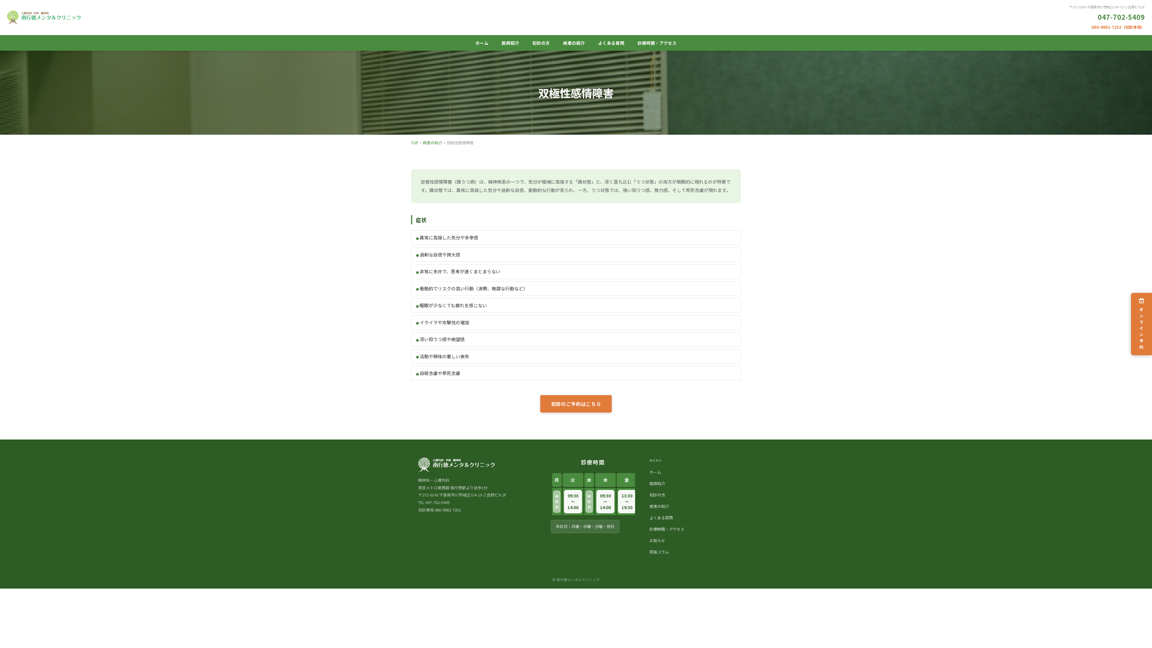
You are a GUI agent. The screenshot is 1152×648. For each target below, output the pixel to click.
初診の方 (541, 43)
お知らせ (657, 540)
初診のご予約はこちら (576, 403)
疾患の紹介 (574, 43)
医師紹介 (510, 43)
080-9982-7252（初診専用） (1118, 27)
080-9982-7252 (448, 510)
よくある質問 (611, 43)
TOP (414, 143)
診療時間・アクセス (657, 43)
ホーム (482, 43)
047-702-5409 (1121, 17)
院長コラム (659, 552)
